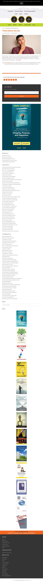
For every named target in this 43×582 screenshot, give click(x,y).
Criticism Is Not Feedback (6, 293)
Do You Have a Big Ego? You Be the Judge (9, 295)
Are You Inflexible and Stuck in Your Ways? (9, 287)
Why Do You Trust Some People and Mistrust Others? (11, 196)
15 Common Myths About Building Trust (8, 207)
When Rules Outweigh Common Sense (8, 275)
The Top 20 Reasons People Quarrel (8, 201)
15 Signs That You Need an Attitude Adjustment (10, 261)
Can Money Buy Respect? (6, 281)
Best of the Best (5, 574)
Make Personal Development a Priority (8, 290)
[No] (41, 2)
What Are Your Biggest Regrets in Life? (8, 221)
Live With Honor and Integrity (7, 193)
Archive (3, 539)
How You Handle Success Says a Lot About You (10, 265)
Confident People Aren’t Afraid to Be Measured (10, 272)
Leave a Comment (14, 33)
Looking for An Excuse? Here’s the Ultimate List (10, 255)
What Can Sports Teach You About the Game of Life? (11, 190)
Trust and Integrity (5, 562)
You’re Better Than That (6, 155)
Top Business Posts (6, 542)
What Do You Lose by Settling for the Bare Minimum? (11, 182)
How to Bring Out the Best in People (8, 204)
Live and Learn (5, 544)
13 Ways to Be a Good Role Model (8, 187)
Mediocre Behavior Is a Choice (7, 250)
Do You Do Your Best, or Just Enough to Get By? (10, 262)
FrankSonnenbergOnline (7, 62)
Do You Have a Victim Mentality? (7, 227)
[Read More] (18, 60)
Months (3, 547)
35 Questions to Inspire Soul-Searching (8, 188)
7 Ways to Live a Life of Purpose (7, 226)
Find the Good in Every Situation (7, 258)
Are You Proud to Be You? (6, 195)
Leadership (4, 565)
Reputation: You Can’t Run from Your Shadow (9, 298)
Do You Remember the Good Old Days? (8, 176)
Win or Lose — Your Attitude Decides (8, 170)
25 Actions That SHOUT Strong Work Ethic (9, 259)
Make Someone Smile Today (7, 157)
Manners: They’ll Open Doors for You (8, 158)
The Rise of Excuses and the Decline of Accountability (11, 284)
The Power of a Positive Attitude (7, 210)
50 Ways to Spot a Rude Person (7, 181)
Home (3, 28)
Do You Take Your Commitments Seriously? (9, 292)
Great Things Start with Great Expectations (9, 241)
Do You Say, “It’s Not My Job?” (7, 251)
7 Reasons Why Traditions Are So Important (9, 198)
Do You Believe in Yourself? (6, 239)
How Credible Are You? (6, 256)
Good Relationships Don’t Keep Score (8, 168)
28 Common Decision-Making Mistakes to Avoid (10, 273)
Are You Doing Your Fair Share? (7, 229)
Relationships (4, 557)
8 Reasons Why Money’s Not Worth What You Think (10, 279)
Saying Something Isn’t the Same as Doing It (9, 160)
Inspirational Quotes (6, 546)
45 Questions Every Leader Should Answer (9, 286)
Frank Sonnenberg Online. (19, 580)
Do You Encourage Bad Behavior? (7, 171)
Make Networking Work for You (7, 283)
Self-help (4, 567)
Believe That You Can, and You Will (8, 237)
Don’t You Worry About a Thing (7, 202)
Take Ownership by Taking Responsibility (9, 223)
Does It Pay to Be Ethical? (6, 267)
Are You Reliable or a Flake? (7, 247)
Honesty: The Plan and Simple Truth (8, 173)
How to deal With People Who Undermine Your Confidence (12, 278)
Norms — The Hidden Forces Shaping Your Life (10, 245)
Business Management (6, 575)
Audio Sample (17, 143)
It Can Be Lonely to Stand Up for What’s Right (9, 199)
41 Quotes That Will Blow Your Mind (8, 178)
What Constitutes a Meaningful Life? (8, 213)
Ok (21, 3)
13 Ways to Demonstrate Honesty (7, 276)
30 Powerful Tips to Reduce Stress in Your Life (10, 224)
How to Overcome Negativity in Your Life (9, 215)
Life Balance (4, 570)
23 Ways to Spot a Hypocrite (7, 174)
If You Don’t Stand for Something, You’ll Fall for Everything (11, 179)
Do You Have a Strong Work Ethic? (8, 297)
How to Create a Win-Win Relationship (8, 270)
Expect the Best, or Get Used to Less (8, 242)
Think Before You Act (11, 31)
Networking (4, 559)
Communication (5, 564)
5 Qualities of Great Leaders (7, 289)
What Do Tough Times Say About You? (8, 218)
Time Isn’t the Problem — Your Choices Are (9, 206)
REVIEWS (19, 148)
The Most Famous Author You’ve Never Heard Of (10, 231)
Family (3, 560)
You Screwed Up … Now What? (7, 253)
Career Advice (4, 569)
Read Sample (26, 143)
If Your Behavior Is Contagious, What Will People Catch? (11, 184)
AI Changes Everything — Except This (8, 269)
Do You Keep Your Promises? (7, 220)
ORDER (24, 148)
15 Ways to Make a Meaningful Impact (8, 161)
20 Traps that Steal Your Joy (7, 212)
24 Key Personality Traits (6, 552)
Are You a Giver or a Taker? (6, 185)
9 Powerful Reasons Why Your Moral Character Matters (11, 167)
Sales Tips (4, 572)
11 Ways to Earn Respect (6, 248)
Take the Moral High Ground (7, 236)
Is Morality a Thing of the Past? (7, 192)
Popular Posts (4, 541)
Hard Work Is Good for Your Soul (7, 264)
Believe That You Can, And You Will (8, 209)
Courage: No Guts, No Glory (7, 244)
